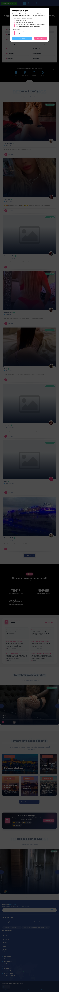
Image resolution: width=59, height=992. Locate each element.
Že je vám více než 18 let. (21, 20)
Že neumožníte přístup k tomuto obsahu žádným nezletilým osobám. (30, 24)
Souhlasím (22, 38)
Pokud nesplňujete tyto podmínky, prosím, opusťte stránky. (28, 26)
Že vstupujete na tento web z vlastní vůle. (24, 22)
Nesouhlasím (41, 38)
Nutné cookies (20, 31)
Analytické (19, 33)
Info (23, 31)
